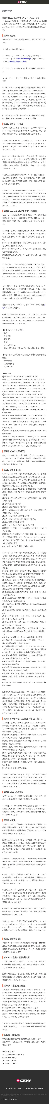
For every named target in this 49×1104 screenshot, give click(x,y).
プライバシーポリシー (20, 1088)
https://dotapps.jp (23, 59)
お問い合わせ (38, 1088)
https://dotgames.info (17, 62)
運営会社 (31, 1088)
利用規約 (9, 1088)
